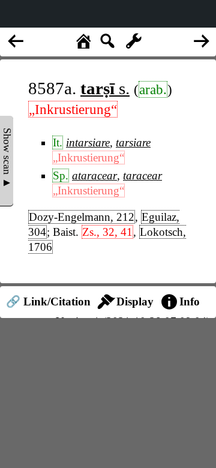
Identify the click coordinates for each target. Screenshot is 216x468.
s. (105, 88)
